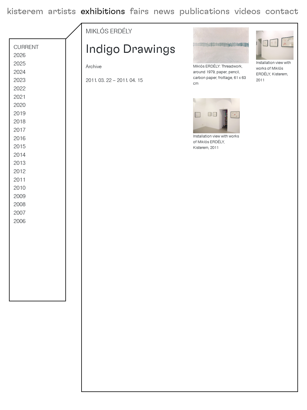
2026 (19, 55)
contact (281, 11)
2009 (19, 196)
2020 (19, 104)
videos (247, 11)
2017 (19, 129)
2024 (19, 71)
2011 (19, 179)
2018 (19, 121)
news (164, 11)
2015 (19, 146)
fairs (139, 11)
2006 (19, 221)
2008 (19, 204)
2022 (19, 88)
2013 (19, 162)
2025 (19, 63)
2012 (19, 171)
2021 (19, 96)
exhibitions (103, 11)
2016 (19, 138)
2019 (19, 113)
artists (62, 11)
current (26, 47)
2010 (19, 187)
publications (204, 11)
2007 (19, 212)
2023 (19, 80)
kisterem (25, 11)
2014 (19, 154)
